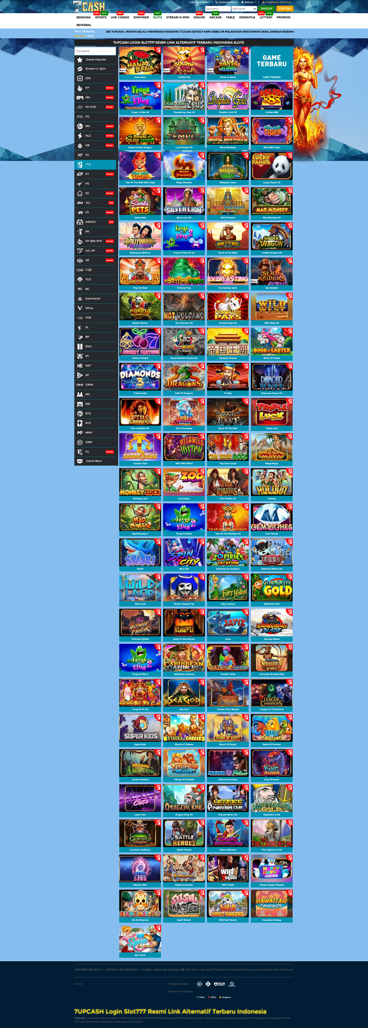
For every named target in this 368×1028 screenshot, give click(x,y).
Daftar (285, 8)
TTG (88, 164)
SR (87, 260)
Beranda (83, 17)
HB (87, 145)
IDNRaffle (247, 17)
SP (87, 375)
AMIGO (90, 221)
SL (87, 327)
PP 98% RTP (93, 241)
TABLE (230, 17)
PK (87, 231)
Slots (157, 17)
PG (87, 116)
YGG (88, 279)
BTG (88, 413)
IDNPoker (141, 17)
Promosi (283, 17)
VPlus (89, 308)
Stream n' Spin (95, 68)
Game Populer (95, 59)
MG (87, 126)
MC (87, 394)
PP (87, 87)
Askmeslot (92, 298)
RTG (88, 423)
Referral (83, 25)
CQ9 (88, 269)
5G (87, 154)
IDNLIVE (199, 17)
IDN (88, 78)
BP (87, 336)
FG (87, 451)
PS (87, 183)
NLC (88, 135)
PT (87, 174)
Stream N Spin (177, 17)
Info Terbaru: (84, 31)
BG (87, 289)
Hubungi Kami (227, 2)
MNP (88, 432)
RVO (88, 346)
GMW (89, 384)
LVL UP (90, 250)
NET (88, 365)
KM (87, 403)
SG (87, 193)
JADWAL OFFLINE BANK (121, 969)
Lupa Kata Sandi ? (199, 2)
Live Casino (120, 17)
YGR (88, 317)
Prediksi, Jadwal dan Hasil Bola (160, 969)
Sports (100, 17)
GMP (88, 442)
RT (87, 356)
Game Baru (93, 460)
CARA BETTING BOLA (88, 969)
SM (87, 97)
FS (87, 212)
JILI (87, 202)
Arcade (215, 17)
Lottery (266, 17)
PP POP (90, 107)
